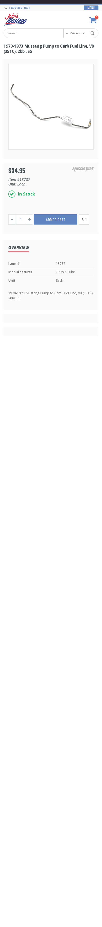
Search (92, 33)
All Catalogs (73, 33)
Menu (91, 7)
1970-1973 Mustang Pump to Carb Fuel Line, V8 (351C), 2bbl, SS (49, 48)
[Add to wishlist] (84, 219)
